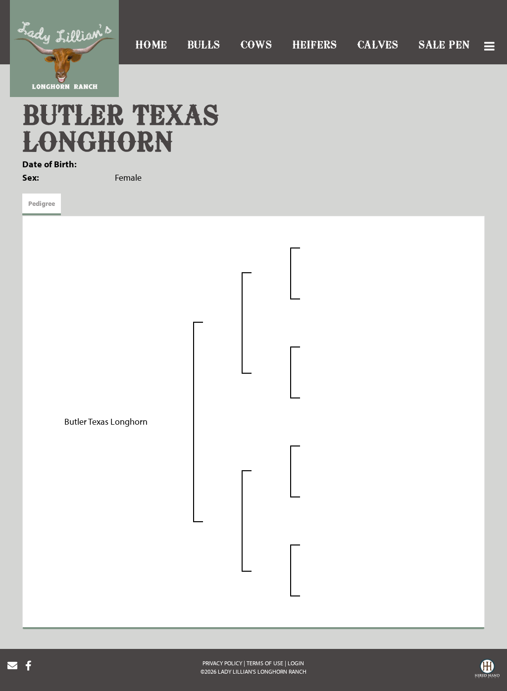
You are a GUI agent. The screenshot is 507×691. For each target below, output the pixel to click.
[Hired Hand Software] (487, 670)
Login (296, 663)
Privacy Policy (222, 663)
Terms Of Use (265, 663)
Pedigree (41, 203)
